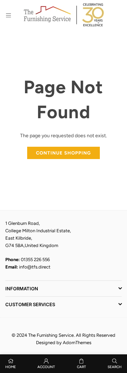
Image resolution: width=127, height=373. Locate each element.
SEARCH (115, 367)
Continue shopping (63, 153)
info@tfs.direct (34, 267)
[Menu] (8, 15)
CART (81, 367)
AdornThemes (77, 342)
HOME (10, 367)
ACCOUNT (46, 367)
